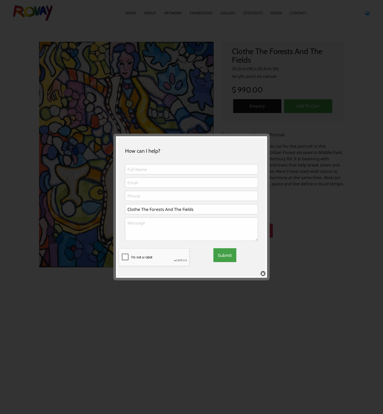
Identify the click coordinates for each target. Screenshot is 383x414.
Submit (225, 255)
